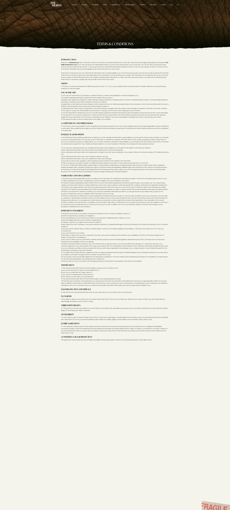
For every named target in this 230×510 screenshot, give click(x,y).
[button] (178, 4)
